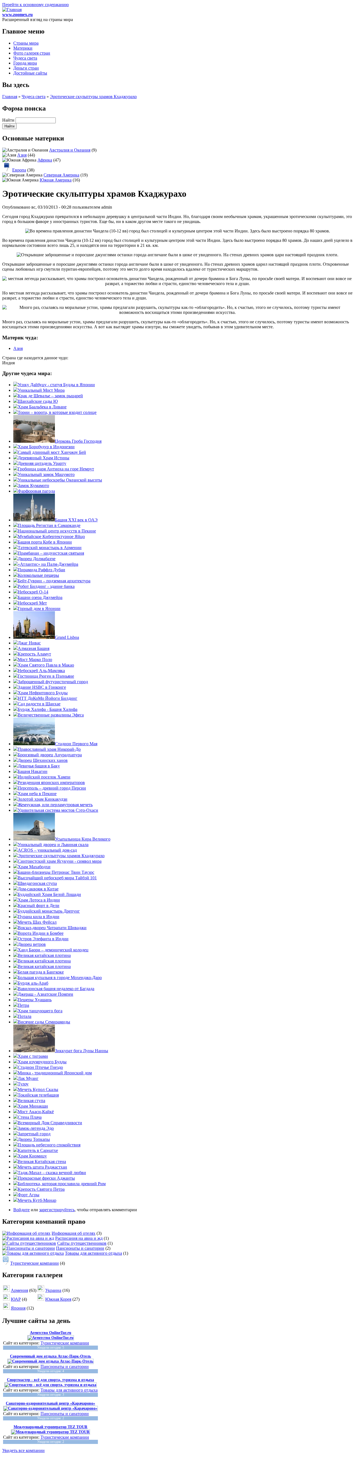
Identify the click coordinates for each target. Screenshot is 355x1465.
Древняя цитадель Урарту (42, 463)
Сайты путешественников (81, 1243)
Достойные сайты (30, 73)
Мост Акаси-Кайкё (36, 1111)
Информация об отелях (73, 1233)
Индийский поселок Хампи (44, 777)
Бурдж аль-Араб (33, 983)
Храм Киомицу (32, 1156)
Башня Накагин (32, 771)
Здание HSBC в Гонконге (42, 687)
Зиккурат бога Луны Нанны (81, 1050)
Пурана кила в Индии (38, 916)
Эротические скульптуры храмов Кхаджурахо (93, 96)
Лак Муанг (28, 1078)
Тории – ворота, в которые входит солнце (57, 412)
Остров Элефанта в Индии (43, 938)
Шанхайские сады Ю (38, 401)
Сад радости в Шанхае (39, 703)
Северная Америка (61, 175)
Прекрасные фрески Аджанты (46, 1178)
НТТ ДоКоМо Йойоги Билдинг (47, 698)
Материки (22, 48)
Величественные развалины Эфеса (51, 715)
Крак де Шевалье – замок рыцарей (50, 395)
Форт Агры (28, 1194)
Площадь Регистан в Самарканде (49, 525)
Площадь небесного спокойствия (49, 1145)
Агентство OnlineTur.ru (50, 1333)
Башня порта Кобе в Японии (45, 542)
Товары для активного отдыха (93, 1253)
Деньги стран (26, 68)
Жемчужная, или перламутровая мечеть (55, 804)
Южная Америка (56, 180)
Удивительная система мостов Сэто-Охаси (58, 810)
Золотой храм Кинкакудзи (42, 799)
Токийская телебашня (38, 1095)
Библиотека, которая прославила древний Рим (62, 1183)
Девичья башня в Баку (39, 766)
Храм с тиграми (33, 1056)
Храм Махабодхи (34, 866)
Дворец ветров (32, 944)
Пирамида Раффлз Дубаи (41, 569)
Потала (24, 1016)
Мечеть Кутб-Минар (37, 1200)
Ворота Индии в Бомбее (41, 933)
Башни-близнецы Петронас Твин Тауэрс (56, 872)
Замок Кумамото (33, 485)
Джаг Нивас (29, 643)
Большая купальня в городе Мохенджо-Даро (60, 977)
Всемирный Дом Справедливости (50, 1122)
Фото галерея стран (31, 53)
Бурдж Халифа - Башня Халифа (47, 709)
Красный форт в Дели (38, 905)
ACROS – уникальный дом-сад (47, 850)
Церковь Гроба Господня (78, 441)
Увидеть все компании (23, 1450)
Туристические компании (34, 1263)
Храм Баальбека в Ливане (42, 406)
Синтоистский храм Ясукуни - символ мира (60, 861)
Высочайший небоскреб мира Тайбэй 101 (57, 877)
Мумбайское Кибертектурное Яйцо (51, 536)
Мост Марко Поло (35, 659)
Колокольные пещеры (38, 575)
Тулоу (23, 1084)
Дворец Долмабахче (36, 558)
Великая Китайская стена (42, 1161)
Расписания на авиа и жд (79, 1238)
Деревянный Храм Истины (43, 457)
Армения (19, 1290)
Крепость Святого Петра (41, 1189)
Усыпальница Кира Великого (82, 839)
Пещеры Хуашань (35, 999)
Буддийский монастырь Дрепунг (49, 911)
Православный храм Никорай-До (49, 749)
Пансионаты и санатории (80, 1248)
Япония (18, 1308)
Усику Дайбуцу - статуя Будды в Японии (56, 384)
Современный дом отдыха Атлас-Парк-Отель (50, 1356)
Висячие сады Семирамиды (44, 1022)
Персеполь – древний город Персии (52, 788)
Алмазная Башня (33, 648)
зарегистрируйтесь (57, 1209)
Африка (44, 160)
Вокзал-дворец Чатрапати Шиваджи (52, 927)
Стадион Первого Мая (76, 743)
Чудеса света (25, 58)
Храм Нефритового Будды (43, 692)
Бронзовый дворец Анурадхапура (50, 754)
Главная (9, 96)
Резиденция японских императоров (51, 782)
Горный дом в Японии (39, 608)
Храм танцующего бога (40, 1010)
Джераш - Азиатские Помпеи (45, 994)
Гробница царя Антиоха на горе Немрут (56, 469)
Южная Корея (58, 1299)
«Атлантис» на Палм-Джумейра (48, 564)
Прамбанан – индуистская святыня (51, 553)
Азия (22, 155)
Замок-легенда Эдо (36, 1128)
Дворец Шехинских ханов (43, 760)
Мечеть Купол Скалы (38, 1089)
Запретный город (34, 1133)
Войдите (21, 1209)
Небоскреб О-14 (33, 592)
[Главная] (12, 9)
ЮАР (16, 1299)
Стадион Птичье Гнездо (40, 1067)
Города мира (25, 63)
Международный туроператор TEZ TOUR (50, 1427)
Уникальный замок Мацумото (46, 474)
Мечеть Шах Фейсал (37, 922)
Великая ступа (31, 1100)
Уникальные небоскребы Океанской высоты (60, 480)
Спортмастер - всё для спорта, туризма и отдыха (50, 1380)
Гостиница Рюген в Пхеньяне (46, 676)
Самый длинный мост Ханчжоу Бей (52, 452)
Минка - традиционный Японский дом (55, 1072)
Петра (23, 1005)
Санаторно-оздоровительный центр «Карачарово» (50, 1403)
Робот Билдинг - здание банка (46, 586)
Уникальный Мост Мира (41, 390)
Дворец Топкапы (34, 1139)
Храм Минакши (33, 1106)
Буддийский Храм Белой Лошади (49, 894)
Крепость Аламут (34, 654)
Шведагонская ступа (37, 883)
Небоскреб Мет (32, 603)
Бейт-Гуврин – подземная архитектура (54, 580)
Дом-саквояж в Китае (38, 889)
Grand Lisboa (67, 637)
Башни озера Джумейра (40, 597)
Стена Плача (30, 1117)
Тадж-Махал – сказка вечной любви (52, 1172)
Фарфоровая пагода (36, 491)
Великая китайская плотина (44, 955)
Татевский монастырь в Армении (50, 547)
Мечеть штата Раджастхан (42, 1167)
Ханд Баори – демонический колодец (53, 949)
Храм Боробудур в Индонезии (46, 446)
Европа (19, 170)
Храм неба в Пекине (37, 793)
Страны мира (26, 43)
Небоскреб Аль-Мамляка (41, 670)
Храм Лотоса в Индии (39, 900)
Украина (53, 1290)
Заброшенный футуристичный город (53, 681)
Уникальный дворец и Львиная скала (53, 844)
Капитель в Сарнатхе (38, 1150)
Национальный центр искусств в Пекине (57, 531)
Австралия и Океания (69, 150)
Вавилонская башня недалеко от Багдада (56, 988)
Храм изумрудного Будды (42, 1061)
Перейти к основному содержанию (35, 4)
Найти (9, 120)
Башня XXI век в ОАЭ (76, 520)
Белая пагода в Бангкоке (41, 972)
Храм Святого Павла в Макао (46, 665)
